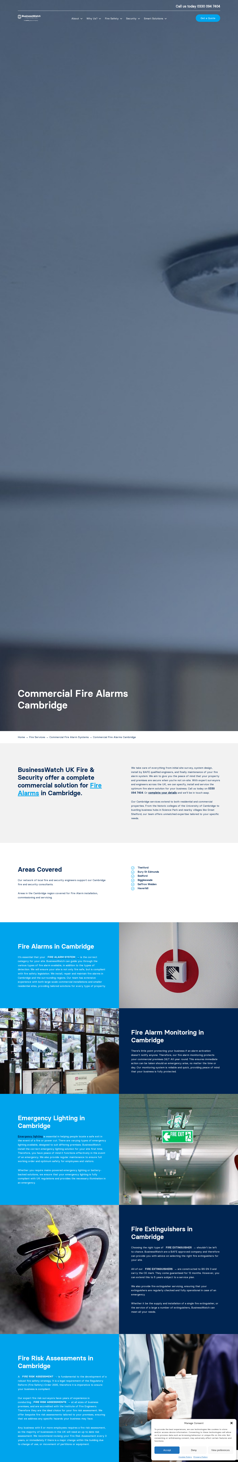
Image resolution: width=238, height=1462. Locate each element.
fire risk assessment (37, 1376)
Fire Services (37, 737)
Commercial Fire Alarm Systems (69, 737)
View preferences (220, 1450)
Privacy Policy (200, 1457)
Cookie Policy (185, 1457)
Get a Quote (208, 18)
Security (131, 18)
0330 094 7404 (208, 6)
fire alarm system (61, 957)
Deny (194, 1450)
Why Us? (91, 18)
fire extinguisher (179, 1247)
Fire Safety (112, 18)
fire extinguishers (159, 1269)
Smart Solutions (153, 18)
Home (21, 737)
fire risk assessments (50, 1402)
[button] (231, 1423)
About (75, 18)
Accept (167, 1450)
